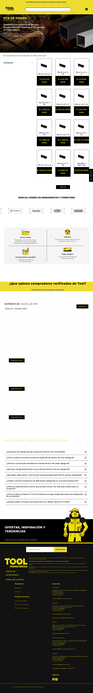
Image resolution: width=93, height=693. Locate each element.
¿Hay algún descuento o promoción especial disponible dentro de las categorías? (44, 475)
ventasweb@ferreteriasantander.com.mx (63, 649)
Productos (18, 588)
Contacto (17, 591)
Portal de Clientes (15, 579)
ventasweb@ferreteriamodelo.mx (61, 598)
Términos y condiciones (22, 604)
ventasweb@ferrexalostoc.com (60, 633)
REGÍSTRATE (60, 549)
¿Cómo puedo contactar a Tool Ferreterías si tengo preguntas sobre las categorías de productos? (44, 495)
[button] (83, 10)
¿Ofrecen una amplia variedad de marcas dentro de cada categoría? (37, 463)
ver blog (82, 306)
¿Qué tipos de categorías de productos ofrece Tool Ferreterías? (35, 452)
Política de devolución (22, 608)
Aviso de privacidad (21, 601)
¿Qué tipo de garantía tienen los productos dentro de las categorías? (38, 469)
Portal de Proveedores (12, 573)
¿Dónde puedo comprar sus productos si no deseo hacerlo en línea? (38, 502)
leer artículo (17, 360)
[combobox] (47, 9)
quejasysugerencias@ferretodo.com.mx (63, 618)
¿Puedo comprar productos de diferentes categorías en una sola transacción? (42, 481)
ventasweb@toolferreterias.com (61, 614)
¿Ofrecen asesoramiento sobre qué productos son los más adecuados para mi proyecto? (42, 487)
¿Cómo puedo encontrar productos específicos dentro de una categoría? (40, 458)
